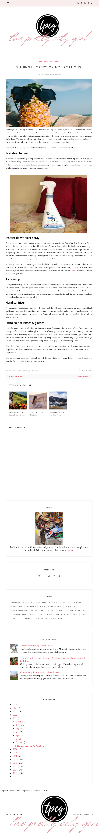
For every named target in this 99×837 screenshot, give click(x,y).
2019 (15, 752)
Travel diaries (41, 602)
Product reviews (17, 606)
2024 (15, 708)
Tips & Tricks (48, 62)
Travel (25, 371)
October (19, 721)
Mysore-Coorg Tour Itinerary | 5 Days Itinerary (40, 672)
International (70, 606)
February (20, 742)
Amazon (73, 270)
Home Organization (77, 610)
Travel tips (33, 371)
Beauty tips (77, 602)
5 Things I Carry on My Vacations (30, 745)
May (18, 732)
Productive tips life (48, 610)
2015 (15, 766)
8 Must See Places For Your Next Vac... (57, 413)
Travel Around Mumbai (19, 610)
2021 (15, 718)
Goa (83, 614)
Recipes (42, 606)
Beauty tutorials (57, 618)
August (19, 728)
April (18, 735)
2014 (15, 769)
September (20, 725)
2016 (15, 762)
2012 (15, 776)
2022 (15, 714)
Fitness (49, 614)
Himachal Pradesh (62, 614)
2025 (15, 704)
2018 (15, 756)
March (18, 739)
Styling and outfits (55, 606)
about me (69, 550)
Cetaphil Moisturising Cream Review (36, 645)
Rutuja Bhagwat (44, 74)
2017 (15, 759)
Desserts (33, 614)
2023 (15, 711)
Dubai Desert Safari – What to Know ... (37, 413)
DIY (32, 602)
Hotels (41, 614)
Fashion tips (63, 610)
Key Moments (53, 602)
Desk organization (41, 618)
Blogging (34, 610)
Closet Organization (18, 614)
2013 (15, 773)
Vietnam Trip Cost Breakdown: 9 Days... (17, 413)
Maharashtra (31, 606)
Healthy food (16, 618)
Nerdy (25, 602)
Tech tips (75, 614)
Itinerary (27, 618)
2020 (15, 749)
